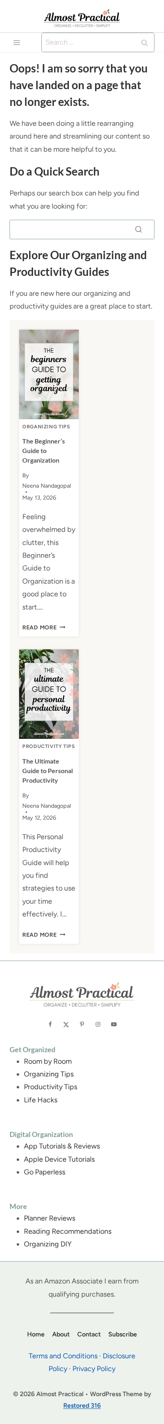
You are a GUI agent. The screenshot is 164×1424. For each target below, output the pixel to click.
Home (36, 1334)
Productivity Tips (48, 746)
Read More (43, 627)
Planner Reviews (49, 1218)
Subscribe (122, 1334)
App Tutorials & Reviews (62, 1146)
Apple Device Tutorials (59, 1159)
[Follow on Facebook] (50, 1024)
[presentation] (49, 374)
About (61, 1334)
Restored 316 (82, 1405)
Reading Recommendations (67, 1231)
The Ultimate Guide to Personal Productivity (47, 770)
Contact (89, 1334)
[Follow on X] (66, 1024)
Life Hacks (40, 1100)
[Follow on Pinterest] (82, 1024)
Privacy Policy (93, 1368)
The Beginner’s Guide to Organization (43, 450)
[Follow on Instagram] (98, 1024)
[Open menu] (17, 42)
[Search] (138, 229)
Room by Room (48, 1061)
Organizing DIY (48, 1244)
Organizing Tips (46, 427)
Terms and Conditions (63, 1356)
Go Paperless (44, 1172)
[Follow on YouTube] (114, 1024)
